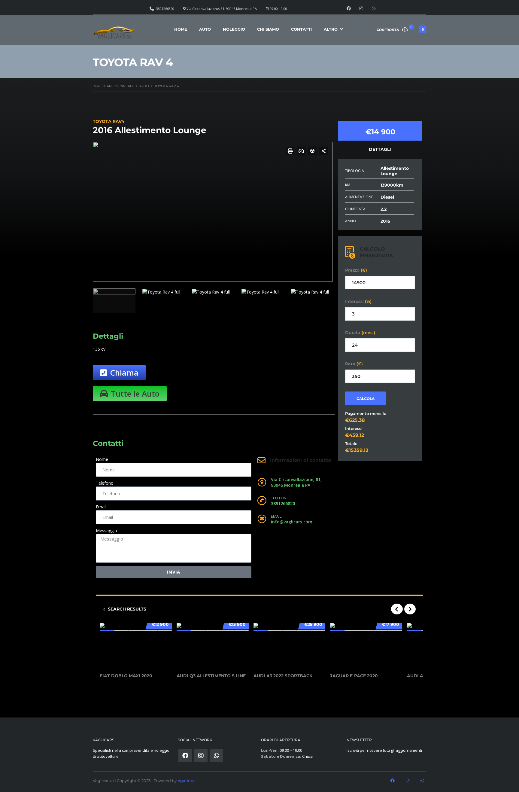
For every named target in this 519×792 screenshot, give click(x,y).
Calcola (366, 398)
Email (101, 507)
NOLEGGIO (234, 29)
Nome (102, 459)
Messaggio (106, 530)
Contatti (301, 29)
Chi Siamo (268, 29)
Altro (331, 29)
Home (180, 29)
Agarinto (186, 780)
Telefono (105, 483)
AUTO (205, 29)
